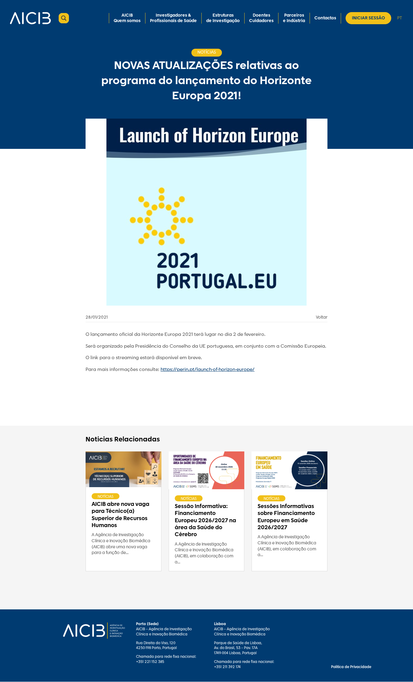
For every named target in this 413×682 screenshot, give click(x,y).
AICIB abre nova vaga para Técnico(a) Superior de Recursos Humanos (120, 515)
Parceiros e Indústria (294, 18)
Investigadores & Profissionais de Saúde (173, 18)
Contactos (325, 18)
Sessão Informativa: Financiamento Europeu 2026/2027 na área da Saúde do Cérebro (205, 521)
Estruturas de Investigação (223, 18)
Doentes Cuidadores (261, 18)
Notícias (105, 496)
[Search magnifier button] (64, 18)
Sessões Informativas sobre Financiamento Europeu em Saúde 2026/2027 (286, 517)
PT (399, 18)
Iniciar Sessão (368, 18)
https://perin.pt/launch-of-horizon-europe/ (208, 369)
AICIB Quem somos (127, 18)
